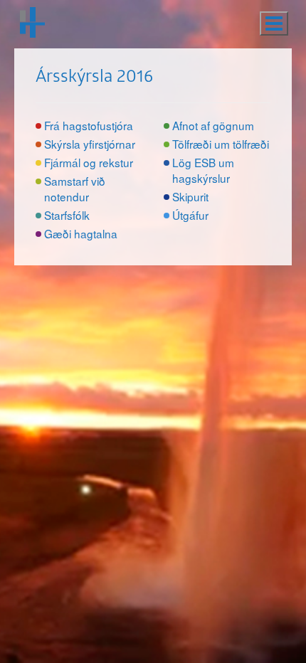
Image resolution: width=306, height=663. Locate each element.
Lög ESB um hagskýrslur (203, 170)
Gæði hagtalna (80, 233)
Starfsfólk (67, 215)
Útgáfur (190, 215)
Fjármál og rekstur (88, 162)
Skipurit (190, 196)
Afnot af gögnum (213, 125)
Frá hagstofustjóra (88, 125)
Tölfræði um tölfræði (220, 144)
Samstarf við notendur (74, 188)
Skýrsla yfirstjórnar (89, 144)
